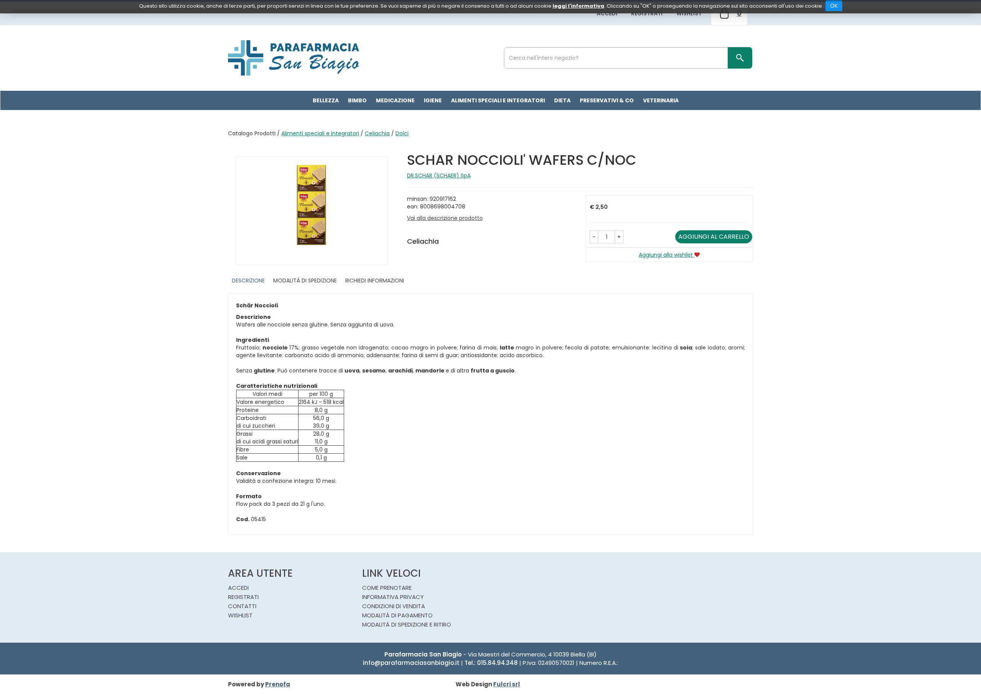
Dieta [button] (562, 100)
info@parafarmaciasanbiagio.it (411, 663)
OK (834, 6)
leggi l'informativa (578, 6)
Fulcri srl (506, 684)
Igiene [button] (433, 100)
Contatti (242, 606)
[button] (594, 236)
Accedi (607, 13)
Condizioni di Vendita (393, 606)
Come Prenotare (387, 588)
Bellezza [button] (326, 100)
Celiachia (377, 133)
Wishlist (689, 13)
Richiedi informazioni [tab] (374, 280)
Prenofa (277, 684)
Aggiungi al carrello (713, 236)
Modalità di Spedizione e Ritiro (406, 624)
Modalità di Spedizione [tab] (305, 280)
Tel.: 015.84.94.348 (491, 663)
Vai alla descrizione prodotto (445, 218)
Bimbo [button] (357, 100)
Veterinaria (661, 100)
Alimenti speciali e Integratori (320, 133)
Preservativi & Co (607, 100)
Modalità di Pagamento (397, 615)
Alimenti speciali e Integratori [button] (498, 100)
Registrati (647, 13)
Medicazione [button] (395, 100)
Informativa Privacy (393, 597)
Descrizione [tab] (248, 280)
